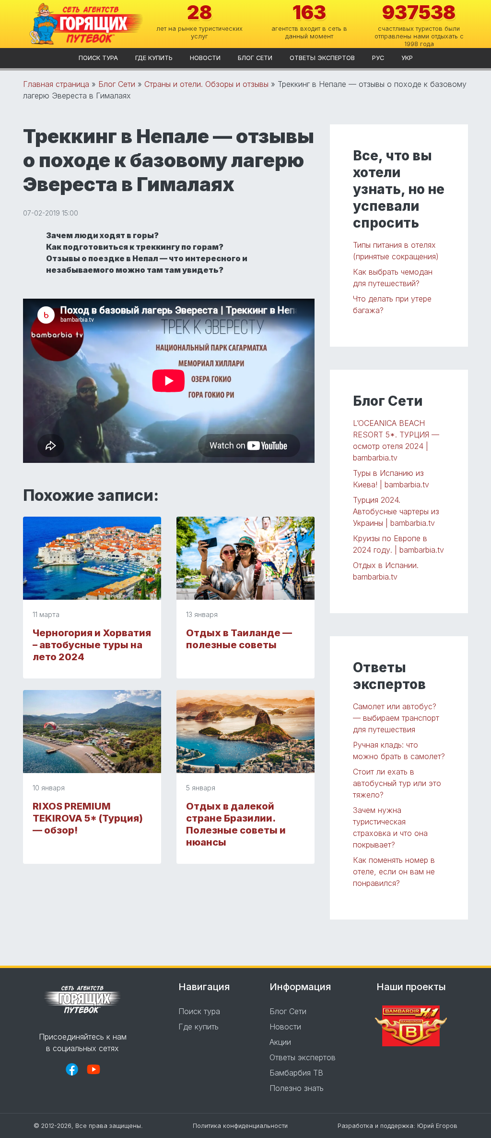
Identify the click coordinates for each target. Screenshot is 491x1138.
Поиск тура (98, 57)
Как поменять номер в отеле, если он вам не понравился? (394, 871)
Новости (205, 57)
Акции (280, 1042)
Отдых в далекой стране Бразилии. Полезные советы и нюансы (236, 824)
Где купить (154, 57)
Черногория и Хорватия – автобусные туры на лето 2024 (92, 645)
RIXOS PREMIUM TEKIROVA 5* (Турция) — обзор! (88, 818)
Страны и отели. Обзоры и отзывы (206, 84)
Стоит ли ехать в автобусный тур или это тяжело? (397, 783)
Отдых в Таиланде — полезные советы (239, 639)
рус (378, 57)
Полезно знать (296, 1088)
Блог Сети (255, 57)
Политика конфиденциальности (240, 1125)
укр (407, 57)
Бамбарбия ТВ (296, 1072)
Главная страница (56, 84)
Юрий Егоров (437, 1125)
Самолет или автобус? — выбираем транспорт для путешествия (396, 718)
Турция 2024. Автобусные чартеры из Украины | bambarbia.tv (396, 511)
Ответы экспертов (322, 57)
